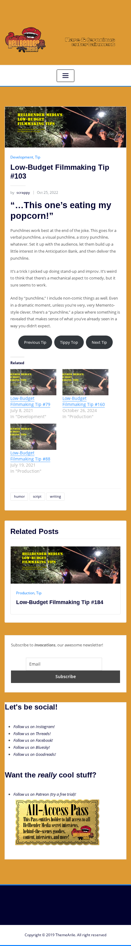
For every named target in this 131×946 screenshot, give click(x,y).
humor (19, 496)
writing (55, 496)
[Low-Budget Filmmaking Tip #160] (85, 382)
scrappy (20, 192)
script (37, 496)
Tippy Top (69, 342)
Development (21, 157)
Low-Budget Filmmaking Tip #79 (30, 401)
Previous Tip (35, 342)
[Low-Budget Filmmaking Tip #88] (33, 437)
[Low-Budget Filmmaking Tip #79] (33, 382)
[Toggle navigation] (65, 75)
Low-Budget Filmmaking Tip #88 (30, 456)
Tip (37, 157)
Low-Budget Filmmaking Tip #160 (83, 401)
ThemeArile (65, 934)
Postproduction (85, 593)
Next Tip (99, 342)
